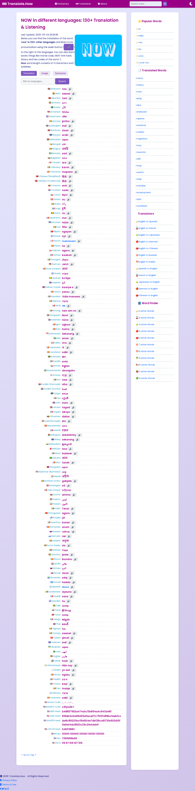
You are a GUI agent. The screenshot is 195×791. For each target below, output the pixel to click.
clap (139, 178)
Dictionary (63, 3)
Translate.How (20, 3)
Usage (44, 73)
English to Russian (147, 255)
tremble (141, 185)
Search (62, 81)
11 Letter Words (146, 371)
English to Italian (146, 261)
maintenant (69, 241)
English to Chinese (148, 248)
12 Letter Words (146, 378)
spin (139, 199)
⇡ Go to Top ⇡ (29, 754)
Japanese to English (149, 281)
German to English (148, 288)
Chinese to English (148, 295)
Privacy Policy (9, 780)
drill (138, 158)
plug (139, 98)
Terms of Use (9, 784)
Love (140, 55)
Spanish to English (147, 268)
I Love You (143, 62)
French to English (147, 275)
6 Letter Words (146, 337)
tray (139, 145)
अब (63, 305)
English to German (148, 241)
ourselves (142, 205)
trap (139, 165)
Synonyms (60, 73)
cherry (140, 84)
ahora (65, 587)
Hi (139, 28)
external (141, 125)
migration (142, 138)
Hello (141, 35)
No (139, 49)
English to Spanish (147, 221)
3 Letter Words (146, 317)
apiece (140, 118)
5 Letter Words (146, 331)
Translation (29, 73)
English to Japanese (149, 234)
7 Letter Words (146, 344)
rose (139, 91)
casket (140, 131)
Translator (85, 3)
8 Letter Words (146, 351)
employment (144, 192)
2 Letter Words (146, 310)
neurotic (141, 152)
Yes (140, 42)
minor (140, 78)
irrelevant (142, 111)
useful (140, 172)
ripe (139, 105)
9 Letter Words (146, 357)
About (103, 3)
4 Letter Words (146, 324)
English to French (147, 228)
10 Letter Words (146, 364)
